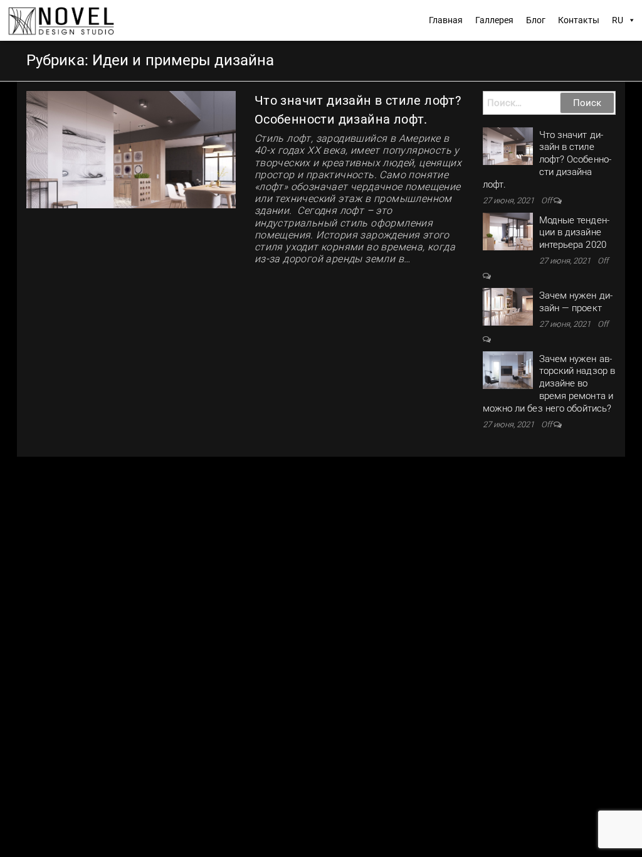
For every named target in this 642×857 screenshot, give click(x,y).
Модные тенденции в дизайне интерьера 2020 (574, 233)
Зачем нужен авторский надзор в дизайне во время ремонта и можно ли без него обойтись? (549, 383)
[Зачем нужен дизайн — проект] (508, 306)
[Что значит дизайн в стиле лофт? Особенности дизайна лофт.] (131, 148)
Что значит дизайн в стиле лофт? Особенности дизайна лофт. (547, 159)
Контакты (578, 20)
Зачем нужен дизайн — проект (576, 302)
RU (617, 20)
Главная (446, 20)
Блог (535, 20)
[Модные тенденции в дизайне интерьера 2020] (508, 231)
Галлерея (494, 20)
